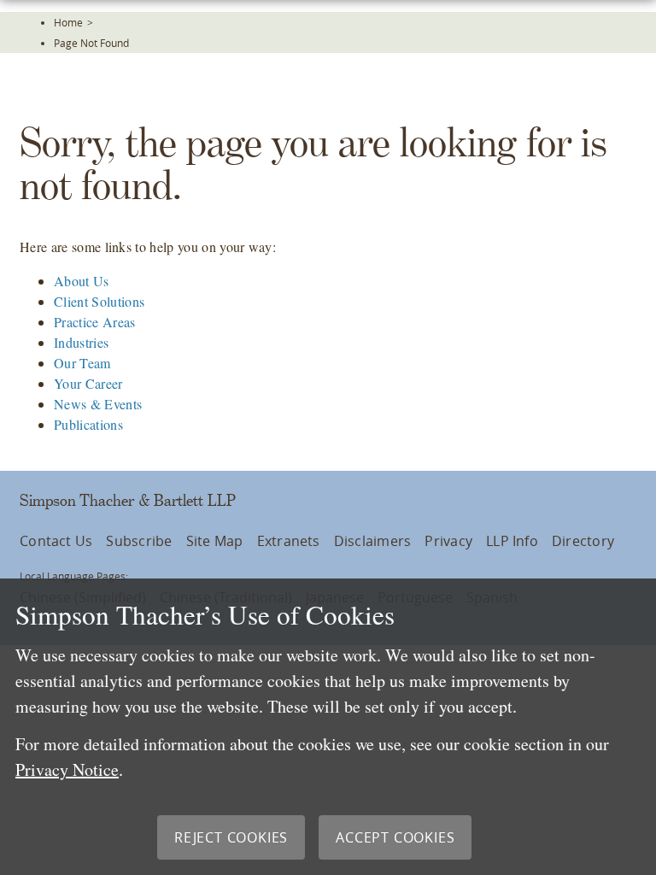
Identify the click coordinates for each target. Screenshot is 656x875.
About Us (81, 281)
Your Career (88, 383)
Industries (81, 342)
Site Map (214, 540)
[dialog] (328, 726)
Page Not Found (91, 43)
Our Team (82, 363)
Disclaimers (373, 540)
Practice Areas (94, 322)
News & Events (98, 404)
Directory (583, 540)
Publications (88, 424)
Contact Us (56, 540)
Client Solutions (99, 301)
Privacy (448, 540)
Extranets (288, 540)
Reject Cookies (231, 837)
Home (68, 22)
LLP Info (512, 540)
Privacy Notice (67, 769)
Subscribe (139, 540)
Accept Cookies (395, 837)
